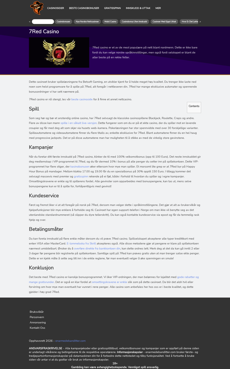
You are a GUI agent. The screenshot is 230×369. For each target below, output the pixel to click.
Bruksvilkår (37, 312)
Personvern (37, 317)
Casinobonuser (63, 21)
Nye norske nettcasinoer (87, 21)
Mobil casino (110, 21)
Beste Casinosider (43, 21)
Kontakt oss (37, 328)
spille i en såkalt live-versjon (79, 123)
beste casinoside (82, 99)
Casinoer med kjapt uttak (164, 21)
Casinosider (55, 8)
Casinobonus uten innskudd (134, 21)
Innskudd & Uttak (138, 8)
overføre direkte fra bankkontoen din (97, 248)
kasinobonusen (79, 166)
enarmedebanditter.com (70, 341)
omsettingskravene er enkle (109, 282)
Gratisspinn (112, 8)
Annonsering (38, 322)
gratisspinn (81, 176)
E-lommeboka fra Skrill (81, 243)
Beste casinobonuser (84, 8)
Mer (158, 8)
